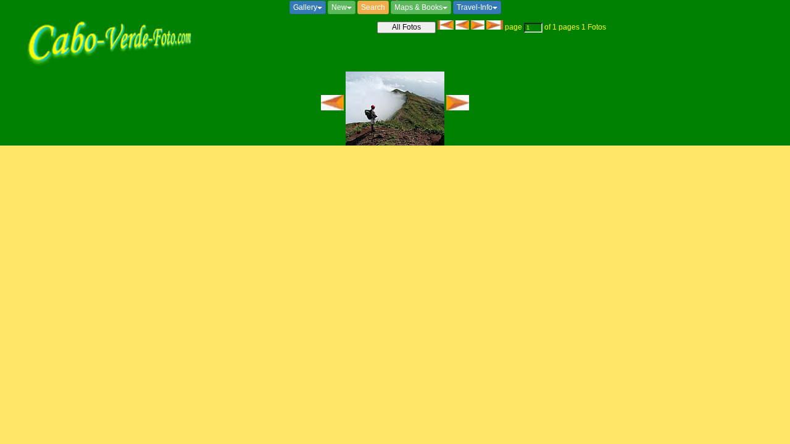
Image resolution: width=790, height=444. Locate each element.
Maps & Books (418, 7)
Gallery (305, 7)
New (339, 7)
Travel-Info (475, 7)
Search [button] (373, 7)
